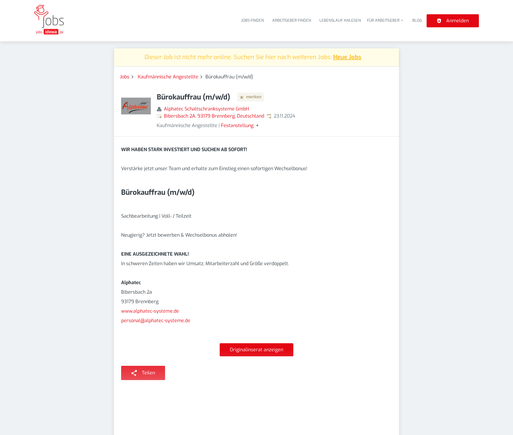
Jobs (124, 77)
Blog (417, 20)
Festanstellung (237, 125)
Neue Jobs (347, 57)
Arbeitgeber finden (291, 20)
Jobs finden (252, 20)
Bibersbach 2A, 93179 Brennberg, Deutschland (214, 116)
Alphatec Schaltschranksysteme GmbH (206, 109)
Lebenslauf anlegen (340, 20)
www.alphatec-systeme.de (150, 311)
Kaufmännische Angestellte (168, 77)
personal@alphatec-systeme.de (155, 320)
